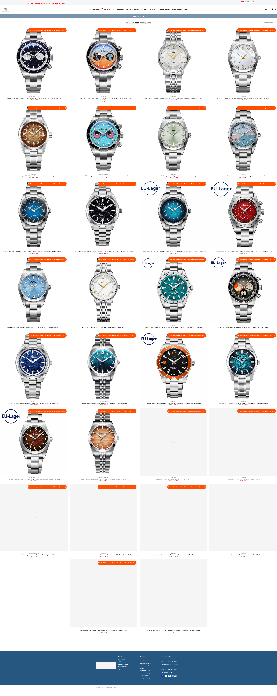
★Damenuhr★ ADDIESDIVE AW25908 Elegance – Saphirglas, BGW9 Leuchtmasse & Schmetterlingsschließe (173, 176)
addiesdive (103, 96)
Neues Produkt (121, 659)
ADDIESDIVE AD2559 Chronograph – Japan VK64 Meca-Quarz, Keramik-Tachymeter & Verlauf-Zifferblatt (103, 98)
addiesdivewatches (34, 96)
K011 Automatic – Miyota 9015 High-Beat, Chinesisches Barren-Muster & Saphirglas (33, 176)
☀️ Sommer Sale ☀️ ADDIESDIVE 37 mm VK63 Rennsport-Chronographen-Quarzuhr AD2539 (103, 630)
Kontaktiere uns (143, 661)
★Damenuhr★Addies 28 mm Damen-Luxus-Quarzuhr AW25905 (243, 479)
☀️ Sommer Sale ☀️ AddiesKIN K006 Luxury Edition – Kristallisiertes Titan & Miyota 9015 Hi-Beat (33, 403)
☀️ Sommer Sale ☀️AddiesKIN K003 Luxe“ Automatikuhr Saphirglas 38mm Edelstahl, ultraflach (243, 403)
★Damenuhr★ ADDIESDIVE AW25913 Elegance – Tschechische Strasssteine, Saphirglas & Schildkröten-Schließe (173, 98)
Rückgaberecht (143, 668)
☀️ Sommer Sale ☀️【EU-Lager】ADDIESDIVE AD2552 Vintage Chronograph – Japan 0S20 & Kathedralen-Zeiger (243, 251)
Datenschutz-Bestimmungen (147, 665)
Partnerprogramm (144, 675)
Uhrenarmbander (122, 666)
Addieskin (120, 661)
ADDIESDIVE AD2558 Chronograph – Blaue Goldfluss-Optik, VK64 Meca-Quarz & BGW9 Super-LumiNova (34, 98)
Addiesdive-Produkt (132, 9)
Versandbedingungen (145, 670)
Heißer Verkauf (121, 657)
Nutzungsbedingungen (145, 673)
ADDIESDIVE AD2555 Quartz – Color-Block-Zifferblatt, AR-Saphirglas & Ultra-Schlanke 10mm (243, 176)
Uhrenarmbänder (164, 9)
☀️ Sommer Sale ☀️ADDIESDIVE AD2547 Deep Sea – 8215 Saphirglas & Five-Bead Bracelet (104, 403)
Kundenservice (176, 9)
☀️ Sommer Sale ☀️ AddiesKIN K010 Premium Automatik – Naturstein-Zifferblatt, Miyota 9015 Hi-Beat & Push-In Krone (103, 251)
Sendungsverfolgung (145, 678)
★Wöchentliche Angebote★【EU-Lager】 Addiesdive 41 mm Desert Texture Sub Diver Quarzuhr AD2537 (173, 630)
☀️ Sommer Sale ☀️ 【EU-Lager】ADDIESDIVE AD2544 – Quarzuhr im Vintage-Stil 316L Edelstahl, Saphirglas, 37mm (33, 479)
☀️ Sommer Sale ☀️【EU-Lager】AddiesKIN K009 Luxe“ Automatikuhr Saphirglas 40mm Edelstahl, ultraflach (173, 403)
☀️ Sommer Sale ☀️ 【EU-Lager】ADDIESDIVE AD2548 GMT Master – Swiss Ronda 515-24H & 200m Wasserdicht (173, 327)
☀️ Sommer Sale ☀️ (95, 9)
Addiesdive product (123, 664)
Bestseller (107, 9)
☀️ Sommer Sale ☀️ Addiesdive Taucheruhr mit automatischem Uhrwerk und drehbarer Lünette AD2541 (104, 555)
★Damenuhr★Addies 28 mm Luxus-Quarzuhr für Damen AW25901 (173, 479)
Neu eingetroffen (118, 9)
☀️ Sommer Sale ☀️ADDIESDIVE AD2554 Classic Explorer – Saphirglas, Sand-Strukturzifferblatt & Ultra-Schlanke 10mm (34, 251)
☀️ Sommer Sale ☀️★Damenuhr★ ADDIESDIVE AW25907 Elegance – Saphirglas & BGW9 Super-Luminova (34, 327)
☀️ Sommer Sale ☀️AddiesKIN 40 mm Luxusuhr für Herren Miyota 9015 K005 (173, 555)
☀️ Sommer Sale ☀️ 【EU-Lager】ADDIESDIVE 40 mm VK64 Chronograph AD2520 (34, 555)
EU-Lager (143, 9)
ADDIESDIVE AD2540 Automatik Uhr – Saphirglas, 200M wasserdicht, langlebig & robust (103, 479)
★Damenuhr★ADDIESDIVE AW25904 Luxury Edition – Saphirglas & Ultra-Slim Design (103, 327)
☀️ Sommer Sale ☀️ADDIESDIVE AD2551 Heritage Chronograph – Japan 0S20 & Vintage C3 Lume (243, 327)
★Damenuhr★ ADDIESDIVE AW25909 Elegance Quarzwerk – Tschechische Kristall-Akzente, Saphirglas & (243, 98)
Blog (185, 9)
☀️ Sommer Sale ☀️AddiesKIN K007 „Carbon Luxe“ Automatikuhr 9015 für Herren (243, 555)
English (246, 1)
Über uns (142, 658)
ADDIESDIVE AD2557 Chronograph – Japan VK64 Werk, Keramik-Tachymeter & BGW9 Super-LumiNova (103, 176)
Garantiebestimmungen (146, 663)
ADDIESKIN (152, 9)
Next (143, 639)
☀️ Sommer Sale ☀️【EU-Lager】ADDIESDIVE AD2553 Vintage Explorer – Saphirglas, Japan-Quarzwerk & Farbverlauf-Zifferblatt (173, 251)
